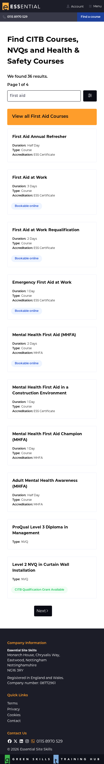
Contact (14, 721)
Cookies (14, 715)
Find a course (90, 17)
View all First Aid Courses (40, 117)
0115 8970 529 (17, 17)
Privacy (13, 709)
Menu (97, 6)
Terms (12, 703)
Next (41, 611)
